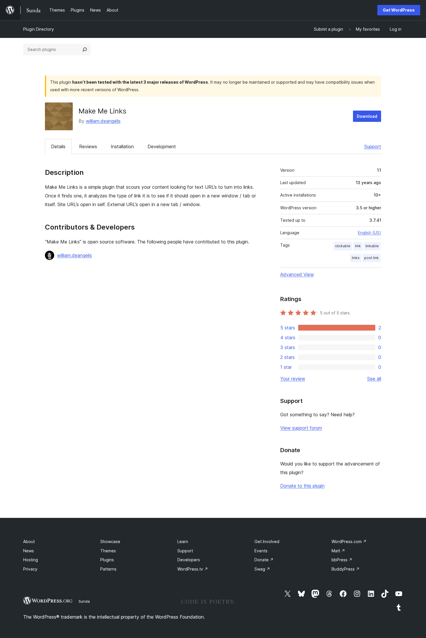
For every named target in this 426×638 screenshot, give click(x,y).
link (358, 246)
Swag (262, 568)
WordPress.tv (192, 568)
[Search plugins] (84, 49)
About (29, 541)
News (28, 550)
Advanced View (297, 274)
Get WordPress (399, 10)
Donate (264, 559)
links (356, 258)
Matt (338, 550)
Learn (182, 541)
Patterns (108, 568)
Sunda (84, 601)
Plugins (107, 559)
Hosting (30, 559)
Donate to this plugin (302, 486)
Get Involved (266, 541)
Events (260, 550)
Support (372, 146)
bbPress (342, 559)
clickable (342, 246)
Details (58, 146)
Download (367, 116)
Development (162, 146)
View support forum (301, 428)
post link (371, 258)
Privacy (30, 568)
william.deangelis (103, 121)
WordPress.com (349, 541)
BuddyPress (346, 568)
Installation (122, 146)
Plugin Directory (38, 29)
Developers (188, 559)
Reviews (88, 146)
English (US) (369, 232)
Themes (108, 550)
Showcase (110, 541)
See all (374, 379)
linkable (372, 246)
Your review (292, 379)
